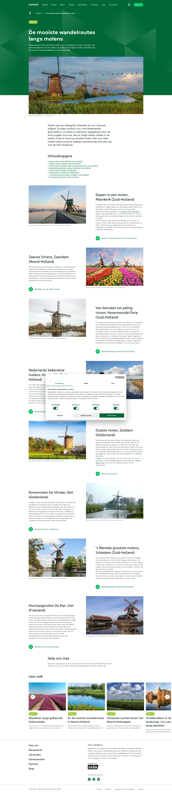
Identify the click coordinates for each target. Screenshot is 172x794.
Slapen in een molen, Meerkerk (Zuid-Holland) (66, 161)
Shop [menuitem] (103, 5)
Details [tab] (86, 383)
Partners (33, 764)
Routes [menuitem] (54, 5)
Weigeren (60, 415)
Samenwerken (37, 759)
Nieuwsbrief (35, 750)
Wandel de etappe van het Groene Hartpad (117, 351)
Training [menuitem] (71, 5)
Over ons (34, 745)
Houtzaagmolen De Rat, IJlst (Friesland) (64, 177)
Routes (38, 13)
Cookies (140, 789)
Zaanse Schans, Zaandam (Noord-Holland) (65, 163)
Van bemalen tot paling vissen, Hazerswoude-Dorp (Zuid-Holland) (73, 166)
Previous (33, 697)
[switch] (75, 408)
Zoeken (137, 5)
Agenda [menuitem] (45, 5)
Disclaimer (108, 789)
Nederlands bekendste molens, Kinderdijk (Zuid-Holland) (70, 168)
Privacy (99, 789)
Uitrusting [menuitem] (94, 5)
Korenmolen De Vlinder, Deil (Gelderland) (64, 172)
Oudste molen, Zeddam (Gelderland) (63, 170)
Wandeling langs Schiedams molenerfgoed (117, 587)
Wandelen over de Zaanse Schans (47, 289)
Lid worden (35, 755)
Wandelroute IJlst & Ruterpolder (46, 647)
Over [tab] (112, 383)
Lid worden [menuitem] (113, 5)
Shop (31, 769)
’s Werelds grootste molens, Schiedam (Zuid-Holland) (69, 175)
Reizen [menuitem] (62, 5)
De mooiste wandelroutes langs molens (60, 13)
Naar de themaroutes (109, 474)
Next (167, 697)
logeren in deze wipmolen (129, 212)
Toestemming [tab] (59, 383)
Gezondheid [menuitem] (82, 5)
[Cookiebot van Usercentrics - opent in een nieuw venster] (116, 377)
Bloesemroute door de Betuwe (46, 529)
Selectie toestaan (86, 415)
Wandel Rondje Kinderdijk (43, 412)
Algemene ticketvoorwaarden (124, 789)
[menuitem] (33, 4)
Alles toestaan (111, 415)
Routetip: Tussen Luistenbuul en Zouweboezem (119, 238)
